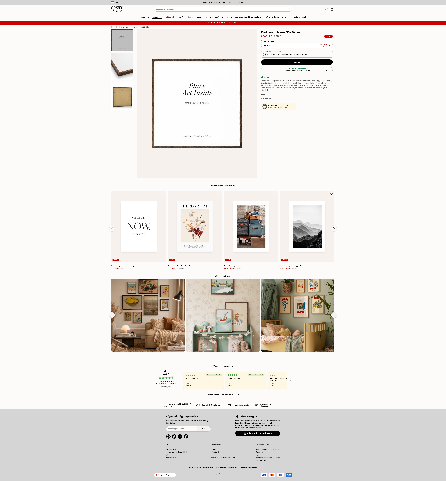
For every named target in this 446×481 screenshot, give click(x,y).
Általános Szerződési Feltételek (201, 467)
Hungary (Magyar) (165, 475)
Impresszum (232, 467)
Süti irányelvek (220, 467)
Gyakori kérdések (262, 455)
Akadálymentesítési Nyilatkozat (223, 457)
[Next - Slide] (334, 228)
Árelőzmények (266, 98)
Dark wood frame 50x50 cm (140, 27)
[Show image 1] (122, 40)
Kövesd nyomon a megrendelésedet (270, 449)
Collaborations (216, 455)
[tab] (326, 9)
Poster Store (228, 474)
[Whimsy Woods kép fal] (222, 315)
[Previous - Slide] (112, 228)
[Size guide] (267, 69)
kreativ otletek (171, 457)
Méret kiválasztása (268, 41)
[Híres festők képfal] (148, 315)
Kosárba (297, 62)
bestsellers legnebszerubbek (176, 452)
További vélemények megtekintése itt (223, 394)
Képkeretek (123, 27)
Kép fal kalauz (171, 449)
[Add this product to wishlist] (327, 69)
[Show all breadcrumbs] (114, 27)
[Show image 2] (122, 66)
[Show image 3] (122, 96)
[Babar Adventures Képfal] (297, 315)
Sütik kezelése (261, 460)
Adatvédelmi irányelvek (248, 467)
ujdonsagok (170, 455)
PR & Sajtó (215, 452)
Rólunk (213, 449)
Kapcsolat (260, 452)
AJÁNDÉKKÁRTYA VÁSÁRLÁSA (259, 433)
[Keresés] (290, 9)
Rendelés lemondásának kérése (268, 457)
